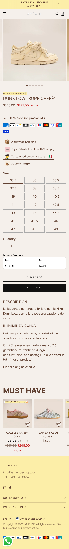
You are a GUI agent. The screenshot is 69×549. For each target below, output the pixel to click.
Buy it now (34, 287)
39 (13, 196)
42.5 (56, 205)
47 (13, 229)
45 (13, 221)
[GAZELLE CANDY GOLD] (17, 413)
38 (34, 188)
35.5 (13, 180)
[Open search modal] (57, 13)
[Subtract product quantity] (6, 246)
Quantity (9, 239)
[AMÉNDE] (34, 13)
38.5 (56, 188)
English (7, 518)
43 (13, 213)
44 (34, 213)
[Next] (58, 4)
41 (13, 205)
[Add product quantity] (16, 246)
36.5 (56, 180)
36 (34, 180)
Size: (10, 173)
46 (56, 221)
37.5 (13, 188)
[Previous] (10, 4)
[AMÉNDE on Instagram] (5, 488)
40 (34, 196)
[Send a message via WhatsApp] (8, 541)
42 (35, 205)
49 (56, 229)
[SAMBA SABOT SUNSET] (48, 413)
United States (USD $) (32, 518)
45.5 (34, 221)
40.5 (56, 196)
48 (34, 229)
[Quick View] (28, 424)
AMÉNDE (29, 524)
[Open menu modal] (4, 13)
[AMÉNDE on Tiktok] (10, 488)
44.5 (56, 213)
